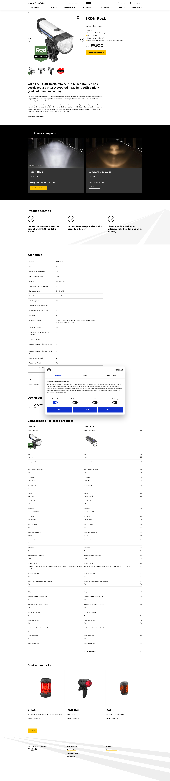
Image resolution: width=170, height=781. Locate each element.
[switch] (75, 402)
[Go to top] (164, 775)
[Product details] (46, 688)
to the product (89, 651)
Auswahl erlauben (85, 410)
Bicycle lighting (72, 746)
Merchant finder (37, 188)
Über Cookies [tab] (111, 375)
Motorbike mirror (72, 753)
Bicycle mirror (71, 750)
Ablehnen (60, 410)
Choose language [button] (136, 3)
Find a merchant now (95, 52)
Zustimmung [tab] (58, 375)
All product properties (35, 116)
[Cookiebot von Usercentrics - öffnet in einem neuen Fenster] (115, 369)
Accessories (71, 756)
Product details (33, 718)
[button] (34, 7)
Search (88, 3)
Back (33, 731)
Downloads (122, 3)
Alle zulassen (110, 410)
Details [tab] (85, 375)
